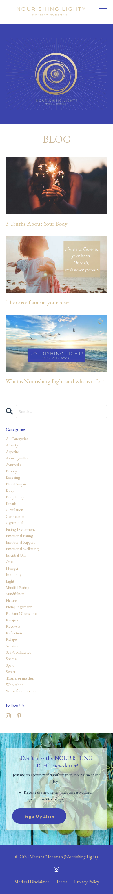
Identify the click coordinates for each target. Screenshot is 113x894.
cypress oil (14, 522)
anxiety (12, 445)
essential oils (16, 555)
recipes (12, 619)
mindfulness (15, 593)
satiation (12, 645)
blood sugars (16, 484)
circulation (14, 509)
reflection (14, 632)
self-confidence (18, 652)
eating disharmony (20, 529)
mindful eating (17, 587)
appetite (12, 451)
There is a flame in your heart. (39, 302)
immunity (13, 574)
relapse (12, 639)
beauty (11, 471)
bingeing (13, 477)
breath (11, 503)
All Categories (17, 438)
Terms (62, 882)
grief (10, 561)
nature (11, 600)
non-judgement (19, 606)
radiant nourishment (23, 613)
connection (15, 516)
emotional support (20, 542)
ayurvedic (13, 464)
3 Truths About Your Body (37, 223)
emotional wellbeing (22, 548)
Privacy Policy (86, 882)
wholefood (14, 684)
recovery (13, 626)
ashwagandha (17, 458)
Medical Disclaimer (31, 882)
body (10, 490)
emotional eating (19, 535)
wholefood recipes (21, 690)
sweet (10, 671)
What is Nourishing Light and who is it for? (55, 381)
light (10, 581)
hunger (12, 568)
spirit (10, 665)
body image (15, 497)
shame (11, 658)
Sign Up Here (39, 816)
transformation (20, 678)
